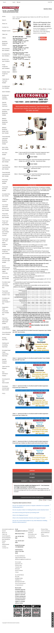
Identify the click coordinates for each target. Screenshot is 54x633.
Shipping (42, 28)
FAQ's (3, 393)
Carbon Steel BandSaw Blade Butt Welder (5, 112)
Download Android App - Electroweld (6, 388)
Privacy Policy (44, 529)
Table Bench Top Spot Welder (5, 81)
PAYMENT (32, 477)
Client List (4, 34)
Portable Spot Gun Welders (6, 87)
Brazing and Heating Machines (5, 97)
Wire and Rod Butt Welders (5, 49)
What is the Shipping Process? (20, 515)
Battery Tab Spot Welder (5, 277)
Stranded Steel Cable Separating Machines (6, 353)
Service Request (6, 537)
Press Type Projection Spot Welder (5, 222)
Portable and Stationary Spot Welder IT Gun (6, 301)
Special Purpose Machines (4, 104)
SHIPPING (32, 470)
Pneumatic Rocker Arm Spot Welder (5, 215)
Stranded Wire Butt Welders (6, 55)
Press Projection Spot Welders (6, 66)
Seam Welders (6, 92)
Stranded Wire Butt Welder (6, 195)
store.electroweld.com (8, 529)
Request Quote (6, 31)
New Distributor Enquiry (5, 373)
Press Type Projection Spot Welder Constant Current (5, 231)
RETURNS (32, 474)
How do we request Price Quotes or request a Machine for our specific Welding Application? (31, 506)
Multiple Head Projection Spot (6, 73)
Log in (14, 2)
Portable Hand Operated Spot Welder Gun (6, 284)
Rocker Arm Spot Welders (6, 60)
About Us (4, 23)
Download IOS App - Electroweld (6, 380)
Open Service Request (6, 367)
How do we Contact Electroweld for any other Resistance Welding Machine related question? (30, 521)
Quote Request (6, 536)
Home (3, 16)
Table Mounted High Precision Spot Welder (6, 259)
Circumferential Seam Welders (6, 333)
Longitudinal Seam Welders (6, 328)
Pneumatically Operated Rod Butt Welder (6, 174)
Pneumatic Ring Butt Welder (5, 181)
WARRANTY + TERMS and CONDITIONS (32, 481)
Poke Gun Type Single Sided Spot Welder (5, 320)
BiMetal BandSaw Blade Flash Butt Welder (5, 130)
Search (4, 20)
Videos (4, 38)
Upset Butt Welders (5, 200)
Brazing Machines (4, 338)
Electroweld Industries (14, 622)
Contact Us (5, 27)
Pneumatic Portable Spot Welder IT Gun (6, 292)
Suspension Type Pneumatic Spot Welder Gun (5, 310)
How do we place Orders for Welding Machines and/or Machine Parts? (31, 510)
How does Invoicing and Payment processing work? (26, 512)
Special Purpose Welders (4, 361)
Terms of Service (45, 531)
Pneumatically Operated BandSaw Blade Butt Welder (6, 140)
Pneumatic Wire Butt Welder (5, 188)
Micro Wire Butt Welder (5, 148)
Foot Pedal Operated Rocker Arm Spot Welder (5, 207)
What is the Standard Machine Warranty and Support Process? (29, 518)
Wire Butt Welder (4, 153)
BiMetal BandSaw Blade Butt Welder (5, 121)
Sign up (18, 2)
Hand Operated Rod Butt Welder (6, 160)
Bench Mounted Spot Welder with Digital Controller (6, 269)
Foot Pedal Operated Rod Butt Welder (6, 167)
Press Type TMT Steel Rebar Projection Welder (5, 242)
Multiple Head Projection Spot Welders (6, 251)
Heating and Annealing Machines (5, 345)
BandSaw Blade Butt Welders (5, 43)
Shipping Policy (45, 536)
